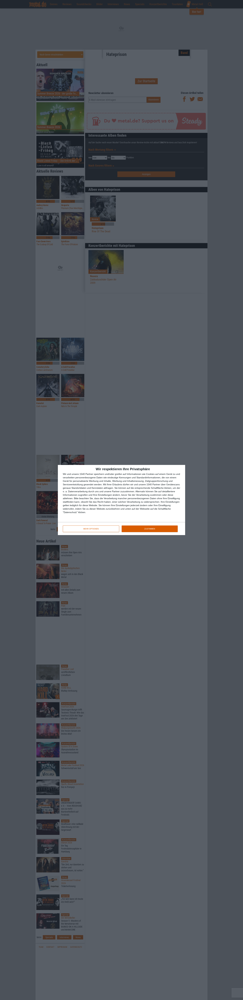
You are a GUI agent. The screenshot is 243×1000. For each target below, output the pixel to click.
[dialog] (121, 500)
